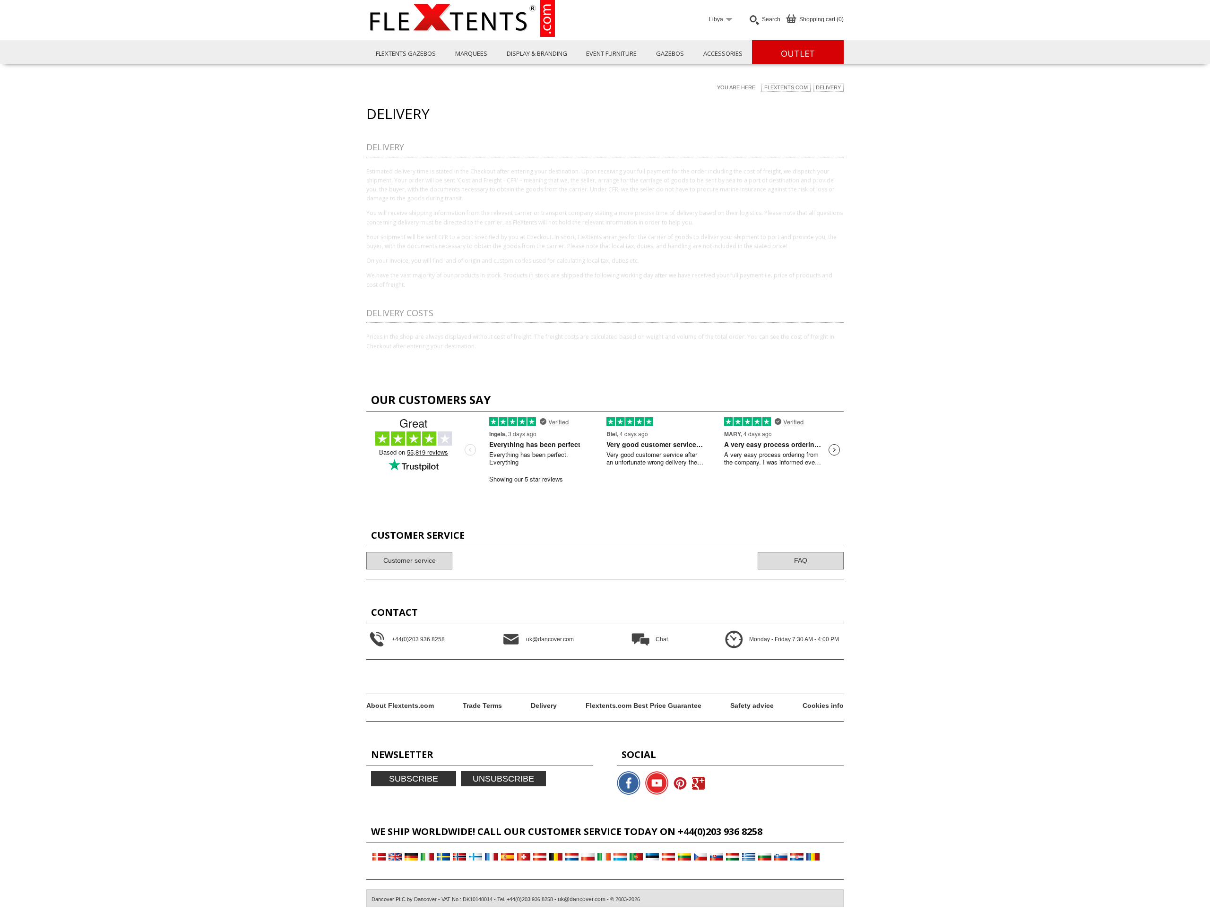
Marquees (471, 53)
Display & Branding (537, 53)
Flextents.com (786, 87)
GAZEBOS (670, 53)
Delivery (828, 87)
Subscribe (413, 778)
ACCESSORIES (723, 53)
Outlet (798, 53)
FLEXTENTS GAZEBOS (406, 53)
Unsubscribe (503, 778)
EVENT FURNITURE (611, 53)
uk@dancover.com (581, 899)
